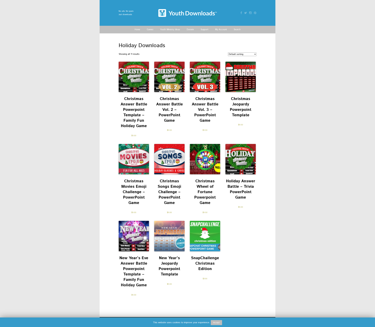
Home (137, 29)
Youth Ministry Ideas (170, 29)
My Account (221, 29)
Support (204, 29)
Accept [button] (216, 322)
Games (150, 29)
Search (237, 29)
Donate (190, 29)
